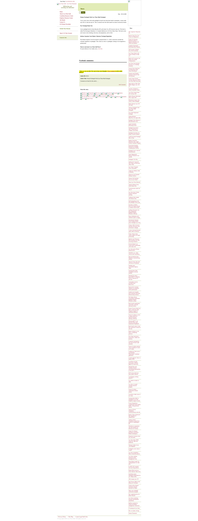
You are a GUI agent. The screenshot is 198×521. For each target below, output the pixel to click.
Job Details (62, 20)
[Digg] (103, 93)
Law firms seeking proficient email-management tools (133, 458)
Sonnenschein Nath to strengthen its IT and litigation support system (134, 399)
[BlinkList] (83, 93)
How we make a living (134, 510)
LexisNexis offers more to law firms (134, 395)
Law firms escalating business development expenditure (134, 499)
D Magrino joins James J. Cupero (134, 449)
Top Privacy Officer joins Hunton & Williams (134, 482)
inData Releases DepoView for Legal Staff (134, 117)
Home (61, 11)
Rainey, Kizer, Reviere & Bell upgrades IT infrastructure (134, 416)
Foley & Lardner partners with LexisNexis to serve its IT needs (134, 348)
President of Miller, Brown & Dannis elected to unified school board (134, 206)
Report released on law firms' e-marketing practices (134, 332)
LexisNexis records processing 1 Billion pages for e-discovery (133, 363)
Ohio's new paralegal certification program (133, 491)
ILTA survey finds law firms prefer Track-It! (134, 373)
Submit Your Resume (65, 28)
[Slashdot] (123, 96)
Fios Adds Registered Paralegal (133, 113)
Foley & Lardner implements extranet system (133, 391)
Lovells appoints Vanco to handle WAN (135, 358)
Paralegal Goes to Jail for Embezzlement (134, 151)
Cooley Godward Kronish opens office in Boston (134, 231)
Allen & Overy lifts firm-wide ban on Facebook (134, 262)
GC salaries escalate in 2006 (134, 381)
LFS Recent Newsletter (65, 24)
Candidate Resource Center (66, 16)
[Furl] (112, 96)
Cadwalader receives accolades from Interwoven (133, 283)
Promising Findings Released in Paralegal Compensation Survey (134, 147)
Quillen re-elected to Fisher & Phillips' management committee (134, 504)
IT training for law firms (134, 508)
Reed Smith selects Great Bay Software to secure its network (135, 327)
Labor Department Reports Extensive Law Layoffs (134, 156)
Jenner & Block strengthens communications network (134, 411)
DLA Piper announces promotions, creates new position (134, 337)
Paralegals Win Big (133, 159)
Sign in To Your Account (66, 33)
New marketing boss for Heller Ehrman (134, 495)
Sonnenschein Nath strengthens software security (133, 272)
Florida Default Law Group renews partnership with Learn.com (134, 245)
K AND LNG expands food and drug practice (134, 467)
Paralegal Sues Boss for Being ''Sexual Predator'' (134, 133)
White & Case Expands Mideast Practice (134, 175)
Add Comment (122, 84)
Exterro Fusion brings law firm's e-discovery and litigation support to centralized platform (135, 310)
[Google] (114, 93)
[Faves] (108, 96)
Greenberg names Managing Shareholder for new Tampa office (134, 475)
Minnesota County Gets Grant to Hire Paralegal (134, 100)
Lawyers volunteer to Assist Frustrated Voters (134, 89)
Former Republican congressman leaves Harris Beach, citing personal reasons (135, 405)
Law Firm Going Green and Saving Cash (134, 93)
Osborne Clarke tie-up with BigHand (134, 445)
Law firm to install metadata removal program (133, 386)
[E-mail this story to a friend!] (87, 96)
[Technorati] (110, 94)
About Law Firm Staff (65, 13)
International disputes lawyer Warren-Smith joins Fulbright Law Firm (134, 221)
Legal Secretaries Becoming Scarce (132, 124)
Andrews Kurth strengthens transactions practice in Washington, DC (134, 421)
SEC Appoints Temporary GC (134, 32)
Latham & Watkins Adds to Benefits (134, 171)
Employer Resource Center (66, 18)
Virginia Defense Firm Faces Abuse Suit (134, 185)
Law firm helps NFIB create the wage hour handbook (134, 441)
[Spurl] (82, 98)
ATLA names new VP (134, 479)
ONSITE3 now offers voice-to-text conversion (134, 253)
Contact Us (62, 22)
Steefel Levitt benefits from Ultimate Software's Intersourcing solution (134, 293)
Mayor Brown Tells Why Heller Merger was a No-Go (134, 85)
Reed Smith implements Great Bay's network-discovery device (134, 305)
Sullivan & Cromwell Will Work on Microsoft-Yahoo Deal (134, 163)
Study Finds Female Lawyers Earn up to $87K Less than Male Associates (135, 80)
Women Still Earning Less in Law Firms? (133, 179)
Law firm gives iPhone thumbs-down (134, 249)
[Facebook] (108, 93)
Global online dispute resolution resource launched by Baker (134, 487)
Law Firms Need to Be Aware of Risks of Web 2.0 (134, 54)
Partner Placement (133, 513)
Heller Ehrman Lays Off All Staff (134, 104)
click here (100, 48)
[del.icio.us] (97, 93)
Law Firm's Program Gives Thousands (133, 167)
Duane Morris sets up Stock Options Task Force (134, 471)
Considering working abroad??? (133, 377)
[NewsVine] (90, 94)
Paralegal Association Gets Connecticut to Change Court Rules (133, 129)
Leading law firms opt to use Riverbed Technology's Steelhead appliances (134, 353)
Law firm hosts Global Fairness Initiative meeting (134, 193)
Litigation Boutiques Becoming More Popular (134, 46)
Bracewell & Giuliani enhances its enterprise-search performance (134, 288)
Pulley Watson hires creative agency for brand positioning (134, 235)
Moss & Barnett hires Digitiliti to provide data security (134, 258)
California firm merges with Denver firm (134, 198)
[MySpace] (83, 94)
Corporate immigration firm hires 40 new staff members (134, 343)
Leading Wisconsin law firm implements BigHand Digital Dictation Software (134, 211)
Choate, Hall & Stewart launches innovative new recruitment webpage (134, 226)
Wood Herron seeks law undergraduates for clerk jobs (134, 463)
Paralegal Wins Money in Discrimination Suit (134, 121)
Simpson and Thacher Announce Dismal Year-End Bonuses (134, 75)
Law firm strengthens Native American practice (134, 453)
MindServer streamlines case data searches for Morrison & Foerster (134, 427)
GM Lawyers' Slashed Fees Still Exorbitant (134, 50)
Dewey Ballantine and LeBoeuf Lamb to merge (134, 217)
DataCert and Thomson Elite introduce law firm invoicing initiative (134, 240)
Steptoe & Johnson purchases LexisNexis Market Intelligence (133, 432)
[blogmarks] (90, 93)
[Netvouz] (117, 96)
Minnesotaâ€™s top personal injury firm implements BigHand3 (134, 322)
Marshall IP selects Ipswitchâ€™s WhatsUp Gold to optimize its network (134, 277)
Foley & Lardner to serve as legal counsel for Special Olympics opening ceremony (134, 316)
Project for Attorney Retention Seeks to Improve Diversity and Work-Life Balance (134, 41)
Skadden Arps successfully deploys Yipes (133, 267)
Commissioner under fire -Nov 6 (134, 189)
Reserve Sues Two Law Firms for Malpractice (134, 36)
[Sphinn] (120, 93)
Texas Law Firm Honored (134, 182)
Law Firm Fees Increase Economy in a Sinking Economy (134, 65)
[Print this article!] (100, 96)
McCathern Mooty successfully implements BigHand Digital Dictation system (134, 299)
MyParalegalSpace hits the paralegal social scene (134, 201)
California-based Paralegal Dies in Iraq (134, 137)
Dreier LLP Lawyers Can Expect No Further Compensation (134, 59)
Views (83, 12)
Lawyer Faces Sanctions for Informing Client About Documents (134, 70)
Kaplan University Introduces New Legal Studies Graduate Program (135, 142)
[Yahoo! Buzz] (89, 98)
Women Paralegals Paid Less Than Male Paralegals (134, 109)
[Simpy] (96, 94)
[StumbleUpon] (103, 94)
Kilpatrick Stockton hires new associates (134, 437)
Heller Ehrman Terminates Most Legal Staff (134, 97)
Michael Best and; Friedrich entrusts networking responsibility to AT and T (134, 368)
